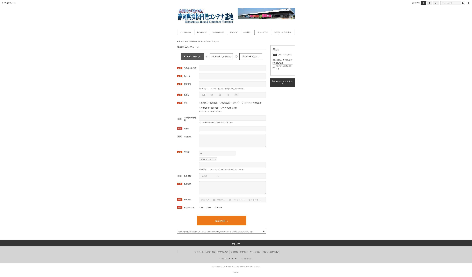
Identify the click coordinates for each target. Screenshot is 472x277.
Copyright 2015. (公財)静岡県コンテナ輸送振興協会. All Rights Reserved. (236, 266)
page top (236, 244)
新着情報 (233, 32)
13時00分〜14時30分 (252, 103)
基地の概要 (201, 32)
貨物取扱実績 (218, 32)
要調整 (219, 207)
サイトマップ (248, 258)
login (468, 3)
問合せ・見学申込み (282, 32)
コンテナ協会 (262, 32)
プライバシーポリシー (229, 258)
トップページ (185, 32)
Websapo (236, 272)
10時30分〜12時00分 (230, 103)
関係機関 (247, 32)
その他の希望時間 (230, 108)
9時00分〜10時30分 (209, 103)
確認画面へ (221, 220)
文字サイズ (416, 3)
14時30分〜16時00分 (210, 108)
